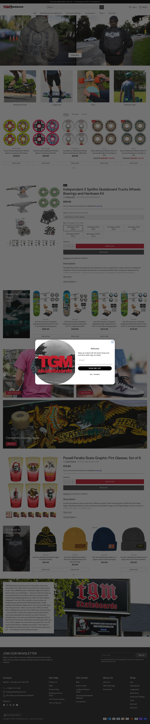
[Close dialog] (112, 342)
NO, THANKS (95, 374)
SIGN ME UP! (95, 368)
